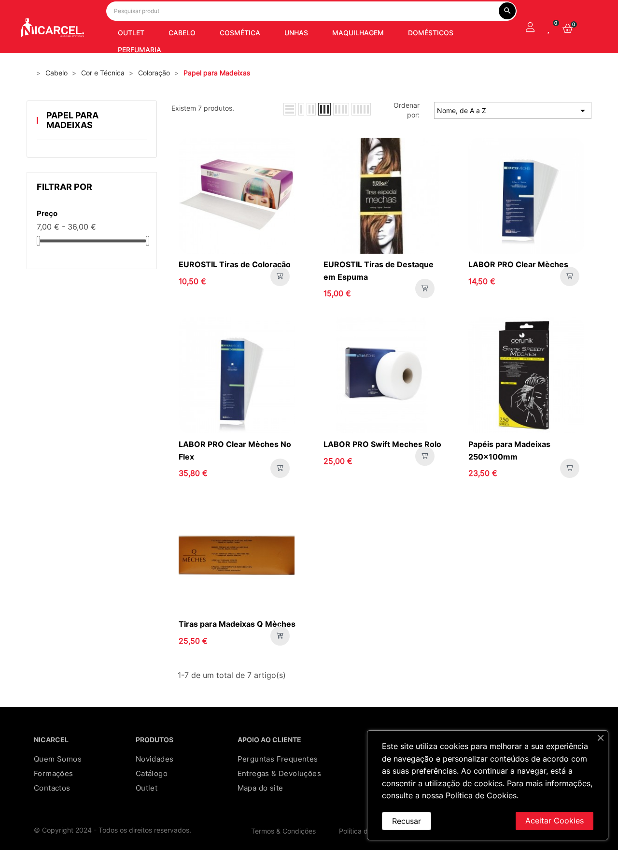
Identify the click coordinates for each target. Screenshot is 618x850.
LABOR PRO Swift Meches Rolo (382, 444)
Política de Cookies (481, 795)
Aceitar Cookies (554, 820)
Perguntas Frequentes (278, 759)
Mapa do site (260, 787)
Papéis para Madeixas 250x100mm (509, 450)
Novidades (155, 759)
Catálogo (152, 773)
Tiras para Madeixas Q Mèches (237, 624)
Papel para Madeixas (72, 120)
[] (280, 276)
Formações (53, 773)
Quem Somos (58, 759)
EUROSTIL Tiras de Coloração (235, 264)
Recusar (406, 821)
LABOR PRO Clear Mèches (518, 264)
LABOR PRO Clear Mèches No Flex (235, 450)
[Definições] (530, 28)
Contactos (52, 787)
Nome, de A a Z (513, 110)
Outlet (146, 787)
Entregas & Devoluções (279, 773)
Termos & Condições (283, 831)
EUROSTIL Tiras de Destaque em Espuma (378, 270)
